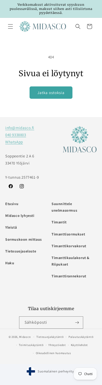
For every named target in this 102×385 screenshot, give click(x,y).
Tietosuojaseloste (20, 251)
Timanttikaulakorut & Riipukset (70, 261)
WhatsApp (14, 141)
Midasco (25, 337)
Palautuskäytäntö (81, 337)
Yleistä (11, 227)
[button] (10, 26)
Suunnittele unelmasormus (64, 207)
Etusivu (11, 203)
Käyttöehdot (79, 345)
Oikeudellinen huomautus (53, 353)
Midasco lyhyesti (20, 215)
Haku (9, 263)
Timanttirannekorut (69, 276)
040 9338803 (15, 134)
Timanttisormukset (68, 234)
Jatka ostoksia (51, 92)
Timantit (59, 222)
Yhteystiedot (57, 345)
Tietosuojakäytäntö (50, 337)
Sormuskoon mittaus (23, 239)
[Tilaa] (77, 322)
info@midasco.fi (19, 127)
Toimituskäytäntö (31, 345)
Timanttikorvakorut (69, 246)
